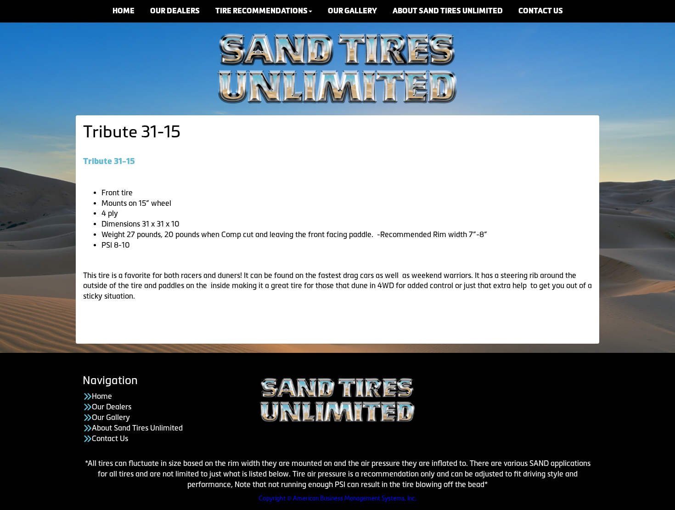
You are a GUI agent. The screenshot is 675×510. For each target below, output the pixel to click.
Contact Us (110, 438)
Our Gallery (111, 417)
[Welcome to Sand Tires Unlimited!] (337, 67)
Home (102, 396)
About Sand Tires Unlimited (137, 428)
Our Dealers (111, 406)
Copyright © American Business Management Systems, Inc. (337, 498)
